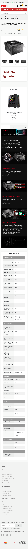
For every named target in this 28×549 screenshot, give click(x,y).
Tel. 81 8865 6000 (8, 2)
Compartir (19, 33)
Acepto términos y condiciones (11, 528)
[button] (3, 47)
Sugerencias (5, 504)
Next (24, 101)
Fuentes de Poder (15, 16)
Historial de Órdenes (7, 491)
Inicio (2, 16)
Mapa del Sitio (5, 515)
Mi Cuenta (12, 6)
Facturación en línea (7, 506)
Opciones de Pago (6, 508)
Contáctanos (5, 502)
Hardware (7, 16)
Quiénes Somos (6, 469)
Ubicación (4, 472)
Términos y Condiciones (8, 478)
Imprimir (10, 33)
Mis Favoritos (5, 493)
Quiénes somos (21, 2)
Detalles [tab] (5, 127)
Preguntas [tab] (13, 127)
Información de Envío (7, 510)
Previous (3, 101)
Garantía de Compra (7, 474)
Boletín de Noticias (6, 495)
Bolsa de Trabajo (6, 483)
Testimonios (5, 480)
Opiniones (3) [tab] (22, 127)
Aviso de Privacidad (7, 476)
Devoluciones (5, 512)
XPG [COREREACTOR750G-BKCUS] (9, 18)
